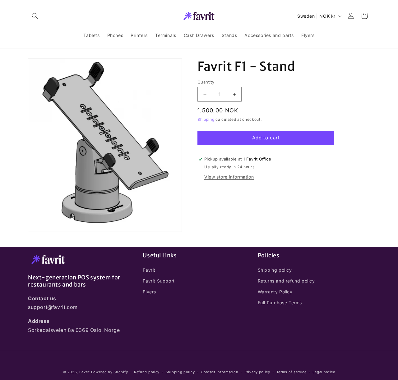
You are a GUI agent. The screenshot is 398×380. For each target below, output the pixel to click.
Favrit (149, 269)
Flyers (149, 291)
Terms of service (291, 372)
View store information (229, 176)
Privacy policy (257, 372)
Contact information (219, 372)
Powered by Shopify (109, 372)
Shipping (206, 119)
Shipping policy (275, 269)
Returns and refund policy (286, 280)
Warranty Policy (275, 291)
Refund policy (147, 372)
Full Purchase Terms (280, 302)
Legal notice (323, 372)
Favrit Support (158, 280)
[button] (35, 16)
